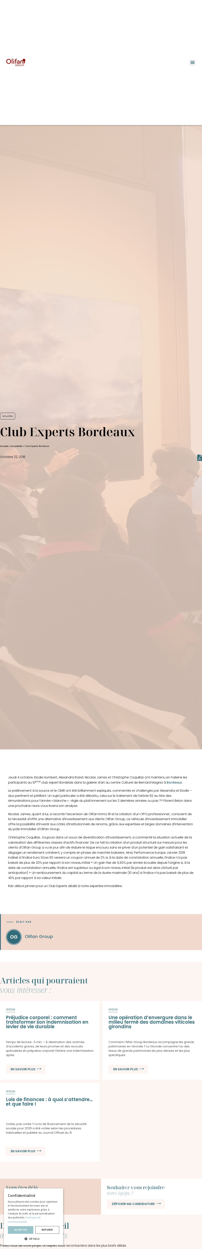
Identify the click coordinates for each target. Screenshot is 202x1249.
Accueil (4, 446)
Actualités (16, 446)
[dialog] (33, 1216)
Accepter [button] (20, 1229)
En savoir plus (23, 1069)
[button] (192, 62)
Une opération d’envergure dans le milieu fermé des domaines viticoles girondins (151, 1022)
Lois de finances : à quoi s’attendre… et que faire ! (49, 1101)
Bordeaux (174, 782)
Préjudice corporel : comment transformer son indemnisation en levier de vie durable (47, 1022)
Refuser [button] (47, 1229)
